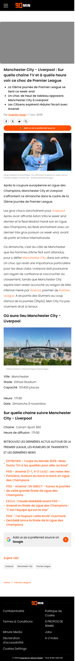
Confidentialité (13, 611)
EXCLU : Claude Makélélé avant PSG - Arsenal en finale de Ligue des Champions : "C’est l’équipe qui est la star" (37, 505)
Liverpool (58, 211)
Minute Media (12, 632)
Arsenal (35, 290)
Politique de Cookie (53, 613)
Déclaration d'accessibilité (13, 640)
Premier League (43, 566)
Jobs (48, 632)
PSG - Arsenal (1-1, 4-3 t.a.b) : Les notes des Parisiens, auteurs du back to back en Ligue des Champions (38, 475)
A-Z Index (51, 638)
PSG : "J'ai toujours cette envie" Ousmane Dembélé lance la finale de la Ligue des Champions (36, 520)
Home (7, 582)
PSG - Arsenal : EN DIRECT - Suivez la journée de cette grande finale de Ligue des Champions (38, 490)
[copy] (25, 121)
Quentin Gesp (17, 114)
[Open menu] (6, 5)
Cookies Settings (15, 649)
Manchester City (34, 258)
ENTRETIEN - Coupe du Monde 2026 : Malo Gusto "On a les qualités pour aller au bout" (37, 463)
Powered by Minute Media (31, 657)
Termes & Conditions (18, 621)
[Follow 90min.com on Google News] (65, 539)
